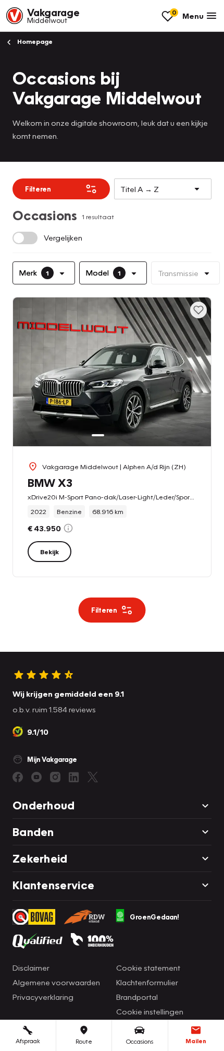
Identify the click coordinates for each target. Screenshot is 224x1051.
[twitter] (93, 777)
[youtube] (36, 777)
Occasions (139, 1041)
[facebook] (18, 777)
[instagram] (55, 777)
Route (84, 1041)
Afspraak (28, 1041)
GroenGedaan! (154, 917)
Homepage (34, 41)
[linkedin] (74, 777)
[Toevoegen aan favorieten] (198, 310)
